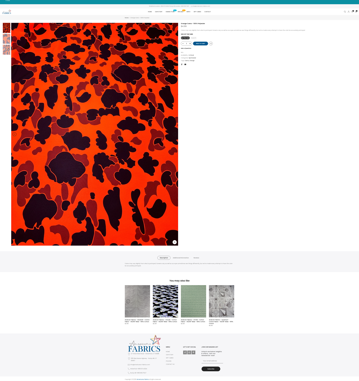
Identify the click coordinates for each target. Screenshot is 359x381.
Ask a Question (186, 48)
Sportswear (192, 58)
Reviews (196, 258)
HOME (150, 12)
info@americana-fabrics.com (201, 6)
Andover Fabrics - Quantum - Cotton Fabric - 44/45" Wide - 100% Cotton (221, 321)
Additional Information (181, 258)
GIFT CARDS (197, 12)
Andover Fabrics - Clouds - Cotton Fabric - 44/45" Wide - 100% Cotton (165, 321)
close (4, 0)
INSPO (188, 12)
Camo (187, 61)
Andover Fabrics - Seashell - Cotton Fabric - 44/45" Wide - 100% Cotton (137, 321)
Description (164, 258)
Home (127, 17)
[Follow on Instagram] (189, 352)
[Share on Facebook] (182, 64)
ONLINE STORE (171, 12)
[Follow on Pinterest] (193, 352)
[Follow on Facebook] (185, 352)
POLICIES (168, 361)
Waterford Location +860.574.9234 (159, 6)
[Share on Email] (185, 64)
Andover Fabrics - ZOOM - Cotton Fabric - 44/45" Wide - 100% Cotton (193, 321)
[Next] (175, 134)
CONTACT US (170, 364)
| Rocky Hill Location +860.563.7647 (179, 6)
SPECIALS (181, 12)
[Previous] (14, 134)
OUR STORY (158, 12)
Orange (192, 61)
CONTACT (207, 12)
